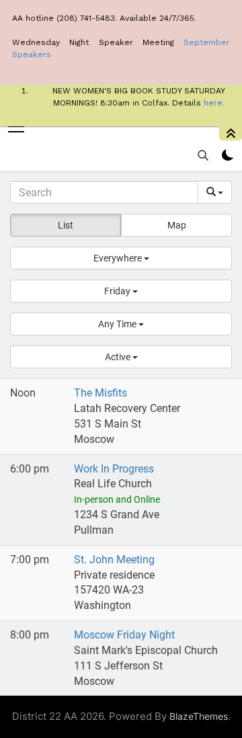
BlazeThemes (198, 716)
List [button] (65, 225)
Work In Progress (114, 468)
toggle (230, 133)
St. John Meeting (114, 559)
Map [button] (176, 225)
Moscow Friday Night (124, 634)
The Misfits (100, 392)
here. (214, 103)
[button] (121, 258)
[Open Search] (203, 155)
